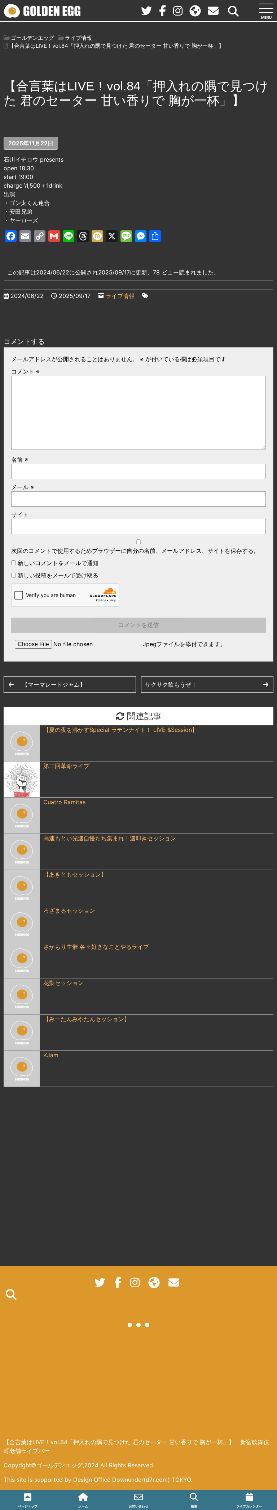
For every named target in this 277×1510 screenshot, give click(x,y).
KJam (50, 1055)
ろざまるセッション (69, 910)
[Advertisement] (138, 1387)
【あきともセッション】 (75, 874)
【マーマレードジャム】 (53, 684)
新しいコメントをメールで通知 (58, 563)
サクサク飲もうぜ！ (171, 684)
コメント (25, 371)
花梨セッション (63, 982)
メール (22, 487)
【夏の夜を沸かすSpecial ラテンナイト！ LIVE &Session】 (120, 729)
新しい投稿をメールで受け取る (58, 575)
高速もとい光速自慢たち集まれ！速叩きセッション (109, 838)
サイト (19, 514)
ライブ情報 (120, 295)
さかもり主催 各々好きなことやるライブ (96, 946)
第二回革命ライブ (69, 765)
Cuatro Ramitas (64, 802)
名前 (19, 459)
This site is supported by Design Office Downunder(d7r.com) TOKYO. (98, 1479)
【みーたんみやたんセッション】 (86, 1019)
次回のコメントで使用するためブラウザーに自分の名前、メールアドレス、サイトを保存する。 (135, 550)
